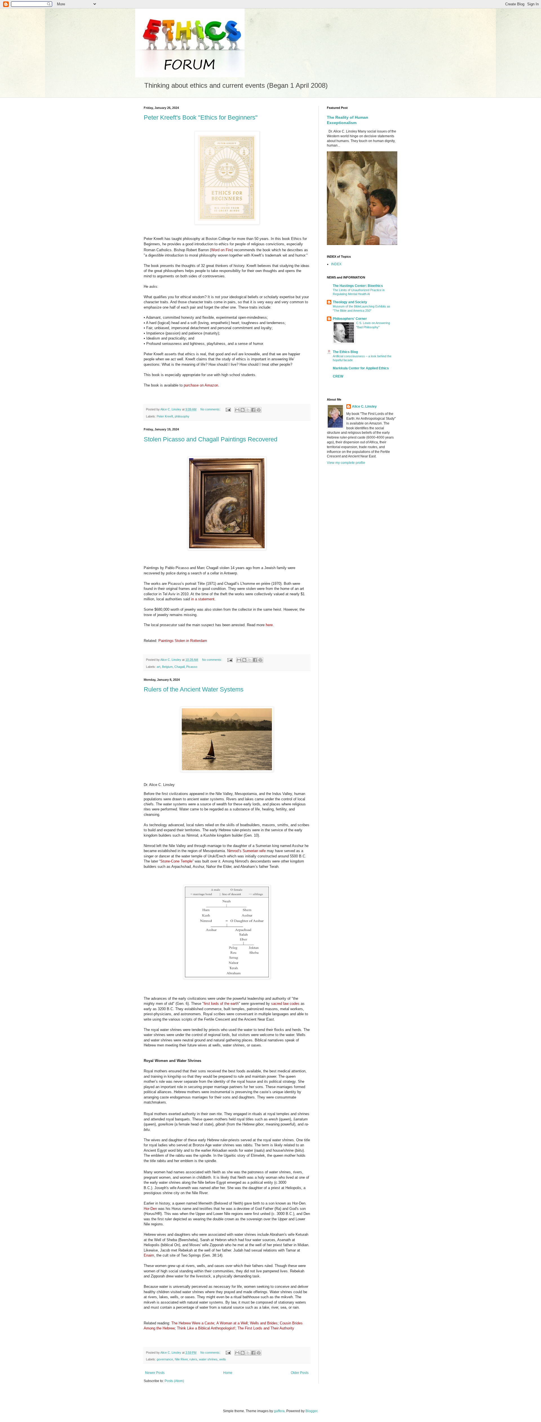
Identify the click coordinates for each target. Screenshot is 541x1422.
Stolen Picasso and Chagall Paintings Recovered (210, 439)
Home (227, 1373)
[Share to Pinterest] (258, 410)
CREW (338, 376)
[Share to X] (248, 410)
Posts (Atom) (174, 1381)
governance (165, 1359)
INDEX (336, 264)
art (158, 666)
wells (222, 1359)
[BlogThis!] (242, 410)
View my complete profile (346, 463)
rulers (193, 1359)
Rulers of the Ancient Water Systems (193, 689)
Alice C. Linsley (364, 406)
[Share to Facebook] (253, 410)
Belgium (167, 666)
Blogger (311, 1411)
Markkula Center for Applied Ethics (361, 368)
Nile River (181, 1359)
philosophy (182, 416)
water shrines (208, 1359)
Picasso (191, 666)
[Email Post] (228, 409)
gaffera (279, 1411)
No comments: (210, 409)
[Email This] (237, 410)
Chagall (179, 666)
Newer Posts (155, 1373)
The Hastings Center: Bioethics (358, 286)
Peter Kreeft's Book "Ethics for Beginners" (201, 117)
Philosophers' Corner (350, 319)
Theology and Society (350, 302)
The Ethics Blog (345, 352)
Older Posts (300, 1373)
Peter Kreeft (165, 416)
